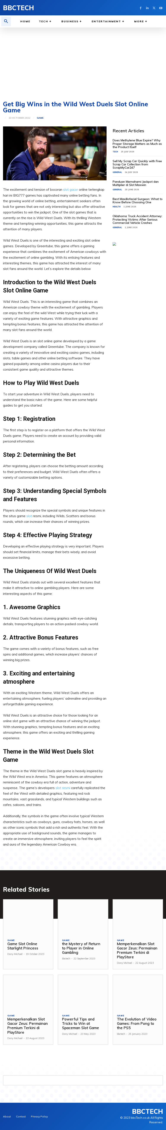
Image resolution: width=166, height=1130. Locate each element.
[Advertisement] (83, 60)
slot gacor (70, 189)
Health (117, 206)
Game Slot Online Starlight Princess (22, 945)
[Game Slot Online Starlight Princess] (28, 917)
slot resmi (63, 788)
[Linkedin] (147, 7)
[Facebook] (140, 7)
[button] (6, 21)
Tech (115, 151)
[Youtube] (160, 7)
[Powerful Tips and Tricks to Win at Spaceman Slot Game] (83, 992)
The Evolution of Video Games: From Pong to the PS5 (136, 1023)
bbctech (66, 958)
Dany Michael (14, 954)
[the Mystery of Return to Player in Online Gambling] (83, 917)
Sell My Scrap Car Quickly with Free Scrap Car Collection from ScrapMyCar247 (137, 164)
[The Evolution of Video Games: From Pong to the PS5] (138, 992)
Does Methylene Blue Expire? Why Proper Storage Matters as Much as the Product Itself (137, 143)
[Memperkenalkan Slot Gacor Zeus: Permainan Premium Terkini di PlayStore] (138, 917)
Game (40, 118)
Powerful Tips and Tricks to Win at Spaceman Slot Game (80, 1023)
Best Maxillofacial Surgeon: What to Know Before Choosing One (138, 200)
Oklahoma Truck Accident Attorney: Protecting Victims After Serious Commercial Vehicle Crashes (137, 219)
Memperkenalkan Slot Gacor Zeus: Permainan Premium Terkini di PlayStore (137, 950)
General (117, 172)
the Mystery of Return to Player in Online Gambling (81, 948)
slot (29, 516)
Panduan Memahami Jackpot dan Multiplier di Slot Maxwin (136, 183)
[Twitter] (154, 7)
